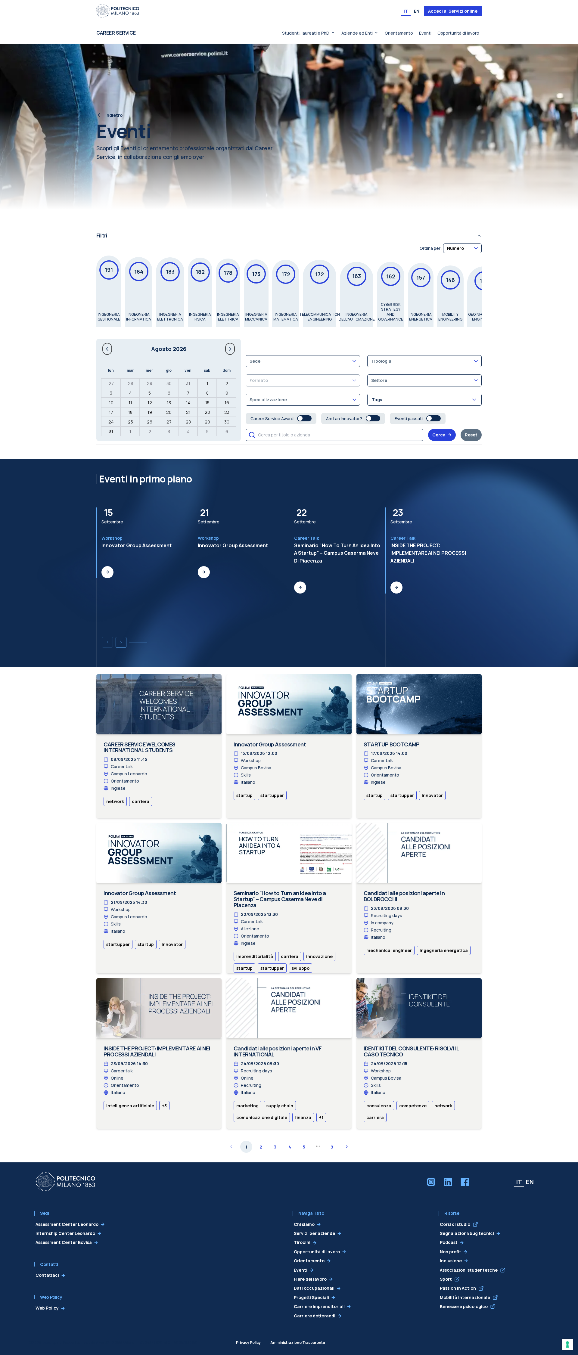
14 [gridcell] (188, 402)
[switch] (304, 418)
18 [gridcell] (130, 412)
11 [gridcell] (130, 402)
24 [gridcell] (111, 422)
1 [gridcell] (207, 383)
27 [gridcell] (111, 383)
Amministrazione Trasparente (297, 1342)
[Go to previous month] (107, 349)
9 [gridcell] (226, 393)
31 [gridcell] (188, 383)
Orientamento (399, 33)
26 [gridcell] (149, 422)
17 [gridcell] (111, 412)
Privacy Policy (248, 1342)
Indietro (114, 115)
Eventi (425, 33)
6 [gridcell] (169, 393)
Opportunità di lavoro (458, 33)
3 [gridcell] (111, 393)
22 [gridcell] (207, 412)
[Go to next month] (230, 349)
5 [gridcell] (149, 393)
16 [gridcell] (227, 402)
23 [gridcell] (226, 412)
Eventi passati (409, 418)
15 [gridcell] (207, 402)
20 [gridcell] (169, 412)
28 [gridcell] (130, 383)
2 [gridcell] (226, 383)
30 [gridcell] (169, 383)
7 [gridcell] (188, 393)
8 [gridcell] (207, 393)
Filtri (101, 235)
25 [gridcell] (130, 422)
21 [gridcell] (188, 412)
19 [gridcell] (150, 412)
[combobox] (462, 248)
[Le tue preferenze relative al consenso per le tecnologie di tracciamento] (567, 1344)
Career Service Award (272, 418)
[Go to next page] (346, 1147)
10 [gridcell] (111, 402)
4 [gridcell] (130, 393)
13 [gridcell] (169, 402)
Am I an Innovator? (344, 418)
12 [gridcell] (150, 402)
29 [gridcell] (149, 383)
